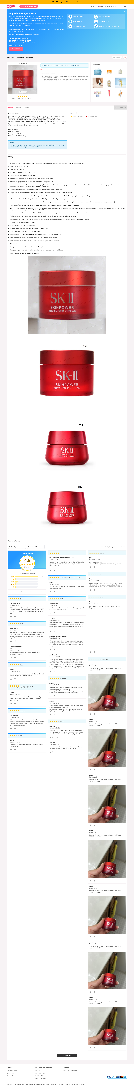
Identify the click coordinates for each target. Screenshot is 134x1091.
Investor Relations (40, 1073)
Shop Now (79, 2)
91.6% (74, 116)
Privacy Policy (69, 1084)
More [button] (64, 121)
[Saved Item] (125, 6)
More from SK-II (116, 57)
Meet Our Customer (40, 1078)
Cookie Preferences (79, 1084)
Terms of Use (60, 1084)
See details (69, 81)
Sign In (72, 65)
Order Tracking (11, 1073)
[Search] (118, 6)
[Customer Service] (121, 6)
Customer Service (12, 1070)
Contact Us (10, 1076)
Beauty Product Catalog (70, 1070)
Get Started (16, 49)
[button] (25, 136)
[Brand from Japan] (125, 57)
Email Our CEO (39, 1076)
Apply (77, 65)
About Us (37, 1070)
